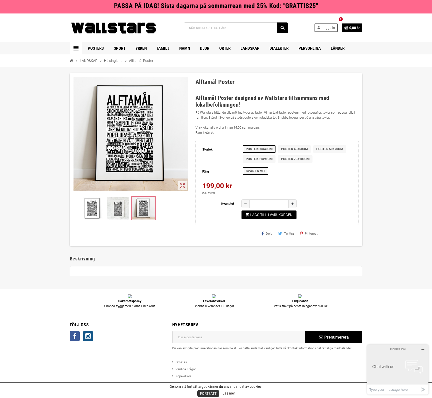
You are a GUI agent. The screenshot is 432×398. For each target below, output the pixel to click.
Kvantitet (227, 203)
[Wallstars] (114, 27)
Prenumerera (336, 337)
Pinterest (311, 233)
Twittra (289, 233)
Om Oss (181, 362)
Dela (269, 233)
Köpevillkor (183, 376)
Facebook (75, 336)
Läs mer (228, 393)
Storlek (207, 149)
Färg (205, 171)
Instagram (88, 336)
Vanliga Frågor (186, 369)
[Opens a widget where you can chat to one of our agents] (397, 369)
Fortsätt (208, 394)
